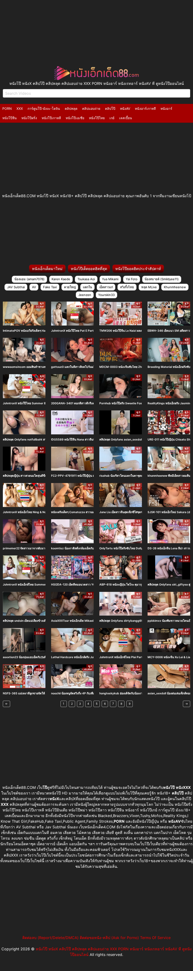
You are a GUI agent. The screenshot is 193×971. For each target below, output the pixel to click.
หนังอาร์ (166, 108)
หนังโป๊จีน (9, 118)
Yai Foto (131, 279)
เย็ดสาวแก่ (106, 287)
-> (186, 703)
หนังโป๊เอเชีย (75, 118)
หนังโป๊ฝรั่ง (29, 118)
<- (6, 703)
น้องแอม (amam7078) (29, 279)
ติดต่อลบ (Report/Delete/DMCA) (50, 937)
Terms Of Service (155, 937)
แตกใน (87, 287)
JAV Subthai (16, 287)
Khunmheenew (175, 287)
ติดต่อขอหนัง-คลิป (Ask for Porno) (109, 937)
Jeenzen (84, 295)
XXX (19, 108)
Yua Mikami (110, 279)
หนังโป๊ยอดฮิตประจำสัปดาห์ (138, 268)
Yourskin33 (106, 295)
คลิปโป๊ (110, 108)
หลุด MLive (149, 287)
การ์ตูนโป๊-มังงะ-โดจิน (44, 108)
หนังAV (125, 108)
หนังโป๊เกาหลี (51, 118)
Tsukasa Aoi (86, 279)
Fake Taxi (50, 287)
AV (34, 287)
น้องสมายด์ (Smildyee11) (162, 279)
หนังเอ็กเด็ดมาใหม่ (47, 268)
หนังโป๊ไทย (97, 118)
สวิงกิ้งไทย (127, 287)
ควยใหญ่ (70, 287)
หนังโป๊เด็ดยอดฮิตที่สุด (89, 268)
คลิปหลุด (71, 108)
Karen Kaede (61, 279)
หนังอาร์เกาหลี (145, 108)
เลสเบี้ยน (125, 118)
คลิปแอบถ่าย (91, 108)
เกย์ (111, 118)
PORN (7, 108)
